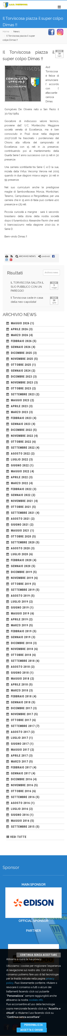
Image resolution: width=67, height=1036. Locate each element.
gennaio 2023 (21, 424)
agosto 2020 (20, 548)
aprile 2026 (19, 329)
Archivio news (51, 272)
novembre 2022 (22, 436)
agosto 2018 (20, 666)
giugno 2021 (20, 524)
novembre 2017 (22, 714)
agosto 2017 (20, 732)
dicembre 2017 (21, 708)
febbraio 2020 (21, 560)
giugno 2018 (20, 672)
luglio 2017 (19, 738)
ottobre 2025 (21, 364)
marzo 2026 (19, 335)
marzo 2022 (19, 483)
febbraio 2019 (21, 631)
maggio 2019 (20, 613)
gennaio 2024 (21, 370)
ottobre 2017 (21, 720)
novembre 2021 (22, 501)
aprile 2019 (19, 619)
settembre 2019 (23, 589)
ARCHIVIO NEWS (27, 256)
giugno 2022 (20, 465)
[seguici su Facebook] (51, 31)
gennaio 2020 (21, 566)
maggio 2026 (20, 323)
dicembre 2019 (21, 572)
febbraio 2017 (21, 767)
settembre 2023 (23, 394)
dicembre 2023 (21, 376)
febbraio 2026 (21, 341)
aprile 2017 (19, 755)
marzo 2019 (19, 625)
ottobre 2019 (21, 584)
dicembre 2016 (21, 779)
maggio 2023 (20, 400)
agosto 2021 (20, 518)
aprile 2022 (19, 477)
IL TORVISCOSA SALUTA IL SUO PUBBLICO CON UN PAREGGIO (27, 286)
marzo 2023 (19, 412)
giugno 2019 (20, 607)
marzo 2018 (19, 690)
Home (6, 31)
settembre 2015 (23, 826)
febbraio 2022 (21, 489)
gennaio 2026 (21, 347)
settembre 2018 (23, 661)
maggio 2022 (20, 471)
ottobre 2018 (21, 655)
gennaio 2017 (21, 773)
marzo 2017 (19, 761)
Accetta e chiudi (31, 1029)
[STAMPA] (7, 256)
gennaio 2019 (21, 637)
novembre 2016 (22, 785)
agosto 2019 (20, 595)
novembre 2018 (22, 649)
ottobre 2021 (21, 507)
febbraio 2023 (21, 418)
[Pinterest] (11, 259)
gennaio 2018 (21, 702)
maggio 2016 (20, 820)
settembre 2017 (23, 726)
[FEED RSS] (12, 256)
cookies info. (36, 999)
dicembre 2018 (21, 643)
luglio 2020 (19, 554)
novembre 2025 (22, 359)
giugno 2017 (20, 743)
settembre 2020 (23, 542)
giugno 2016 (20, 815)
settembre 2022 (23, 447)
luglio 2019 (19, 601)
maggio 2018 (20, 678)
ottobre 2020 (21, 536)
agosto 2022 (20, 453)
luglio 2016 (19, 809)
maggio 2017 (20, 749)
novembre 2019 (22, 578)
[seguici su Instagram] (60, 31)
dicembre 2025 (21, 353)
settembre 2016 (23, 797)
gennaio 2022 (21, 495)
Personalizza (33, 1024)
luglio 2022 (19, 459)
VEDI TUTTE (18, 837)
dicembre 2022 (21, 430)
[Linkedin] (6, 259)
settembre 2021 (23, 513)
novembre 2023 (22, 382)
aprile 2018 (19, 684)
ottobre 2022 (21, 441)
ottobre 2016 (21, 791)
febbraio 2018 (21, 696)
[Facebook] (53, 256)
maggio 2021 (20, 530)
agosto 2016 (20, 803)
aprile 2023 (19, 406)
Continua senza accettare (38, 954)
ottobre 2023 (21, 388)
